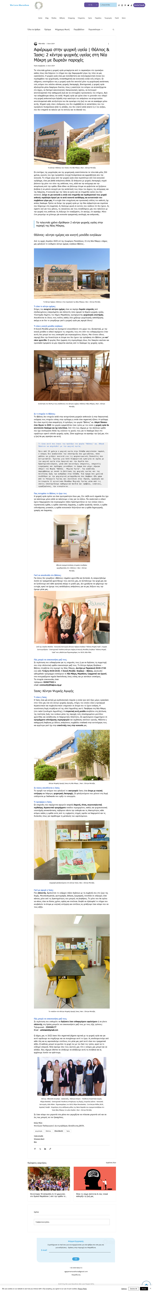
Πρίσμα (47, 29)
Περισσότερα (94, 29)
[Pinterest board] (125, 5)
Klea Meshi (59, 1131)
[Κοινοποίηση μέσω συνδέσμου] (50, 1149)
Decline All (133, 1289)
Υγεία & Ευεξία (38, 1136)
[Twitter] (128, 5)
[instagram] (122, 5)
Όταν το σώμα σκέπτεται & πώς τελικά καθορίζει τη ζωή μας (92, 1195)
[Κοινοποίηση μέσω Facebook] (35, 1149)
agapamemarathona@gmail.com (76, 1271)
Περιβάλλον (79, 29)
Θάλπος (48, 1131)
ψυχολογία (38, 1131)
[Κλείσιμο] (150, 1288)
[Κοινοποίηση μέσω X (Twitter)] (40, 1149)
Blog (35, 1142)
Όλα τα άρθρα (34, 29)
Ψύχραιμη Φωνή (62, 29)
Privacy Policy (82, 1289)
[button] (113, 29)
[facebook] (119, 5)
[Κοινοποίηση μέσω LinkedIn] (45, 1149)
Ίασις (68, 1131)
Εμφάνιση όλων (111, 1162)
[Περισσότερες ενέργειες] (108, 43)
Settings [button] (124, 1289)
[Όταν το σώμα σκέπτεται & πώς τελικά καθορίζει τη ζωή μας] (95, 1178)
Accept (144, 1289)
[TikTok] (131, 5)
